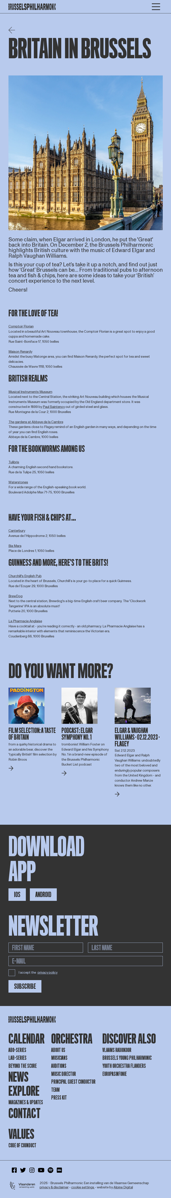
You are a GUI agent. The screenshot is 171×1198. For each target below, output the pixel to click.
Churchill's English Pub (25, 576)
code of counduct (22, 1145)
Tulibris (13, 462)
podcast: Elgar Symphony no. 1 (77, 734)
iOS (17, 895)
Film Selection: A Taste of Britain (32, 734)
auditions (58, 1066)
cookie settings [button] (83, 1187)
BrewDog (15, 596)
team (55, 1090)
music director (63, 1074)
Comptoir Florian (21, 326)
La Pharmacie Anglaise (25, 621)
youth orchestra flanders (124, 1066)
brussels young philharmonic (127, 1058)
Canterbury (16, 530)
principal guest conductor (73, 1082)
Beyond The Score (22, 1066)
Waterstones (18, 482)
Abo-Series (17, 1050)
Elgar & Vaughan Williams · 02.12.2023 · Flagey (137, 737)
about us (58, 1050)
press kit (59, 1098)
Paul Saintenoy (54, 407)
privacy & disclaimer (54, 1187)
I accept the (38, 972)
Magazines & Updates (25, 1102)
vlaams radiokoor (116, 1050)
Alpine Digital (123, 1187)
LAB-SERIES (17, 1058)
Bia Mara (14, 546)
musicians (59, 1058)
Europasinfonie (114, 1074)
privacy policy (47, 973)
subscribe (25, 986)
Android (43, 895)
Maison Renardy (20, 351)
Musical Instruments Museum (30, 392)
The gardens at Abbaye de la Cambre (35, 422)
